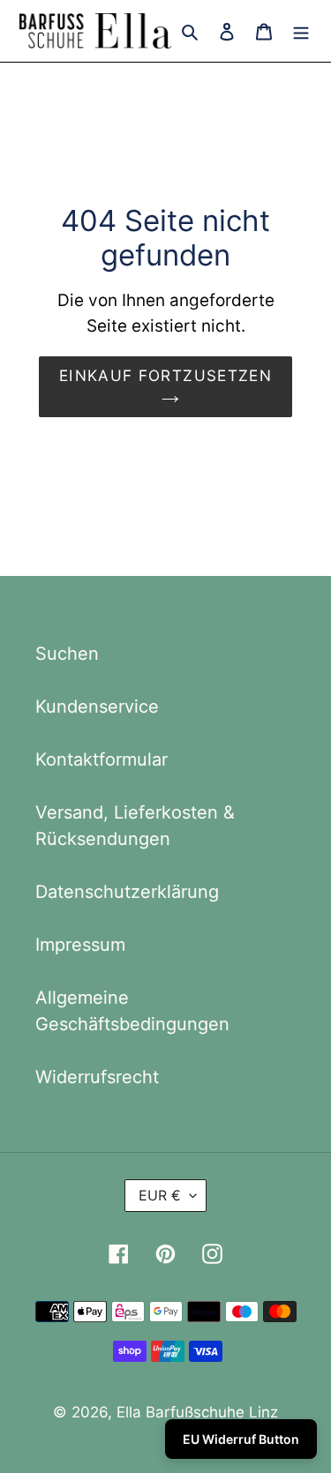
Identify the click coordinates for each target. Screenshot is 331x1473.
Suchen (67, 653)
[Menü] (301, 31)
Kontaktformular (101, 759)
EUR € (160, 1195)
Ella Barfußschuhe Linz (197, 1412)
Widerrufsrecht (97, 1077)
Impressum (80, 944)
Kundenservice (97, 706)
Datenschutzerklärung (127, 891)
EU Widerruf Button (241, 1439)
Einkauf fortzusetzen (165, 375)
